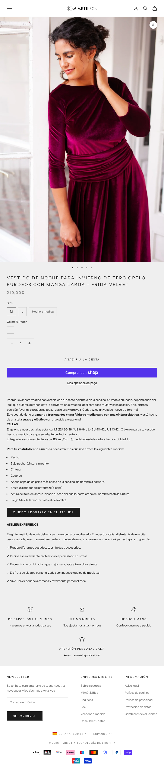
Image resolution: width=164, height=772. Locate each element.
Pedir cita (87, 700)
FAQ (83, 707)
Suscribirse (24, 716)
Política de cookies (137, 693)
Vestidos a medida (93, 714)
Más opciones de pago (82, 383)
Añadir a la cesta (82, 359)
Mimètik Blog (89, 693)
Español (100, 733)
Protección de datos (138, 707)
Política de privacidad (138, 700)
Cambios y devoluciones (141, 714)
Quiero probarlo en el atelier (43, 512)
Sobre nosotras (91, 686)
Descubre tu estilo (93, 721)
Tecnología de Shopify (96, 742)
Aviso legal (132, 686)
